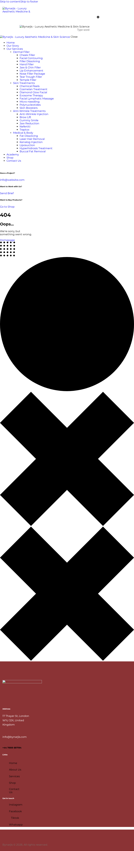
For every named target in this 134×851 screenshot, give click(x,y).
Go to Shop (7, 206)
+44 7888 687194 (11, 747)
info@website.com (12, 179)
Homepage (7, 240)
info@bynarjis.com (14, 736)
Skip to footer (29, 1)
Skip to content (10, 1)
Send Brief (7, 193)
